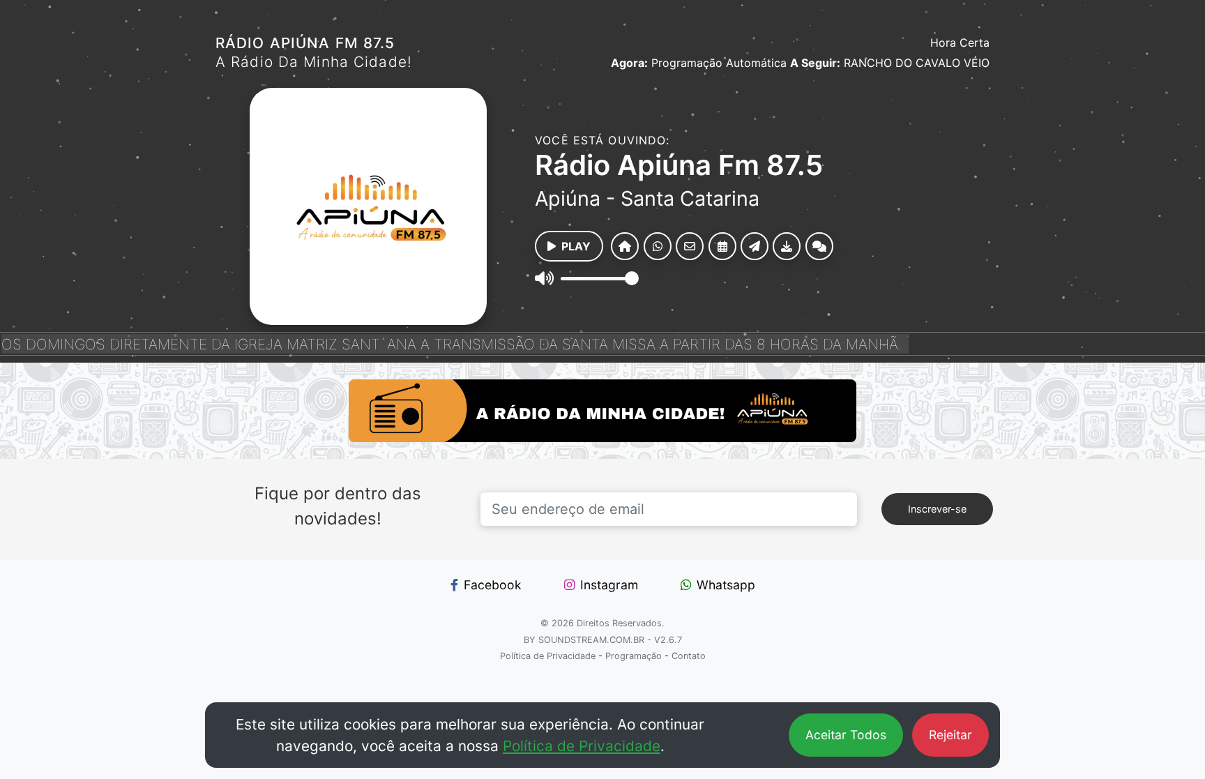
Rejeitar (950, 734)
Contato (689, 656)
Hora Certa (960, 43)
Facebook (493, 584)
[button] (625, 246)
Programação (633, 656)
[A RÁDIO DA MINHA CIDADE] (602, 410)
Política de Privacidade (581, 746)
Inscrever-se (937, 509)
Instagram (609, 584)
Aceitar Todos (845, 734)
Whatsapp (726, 584)
